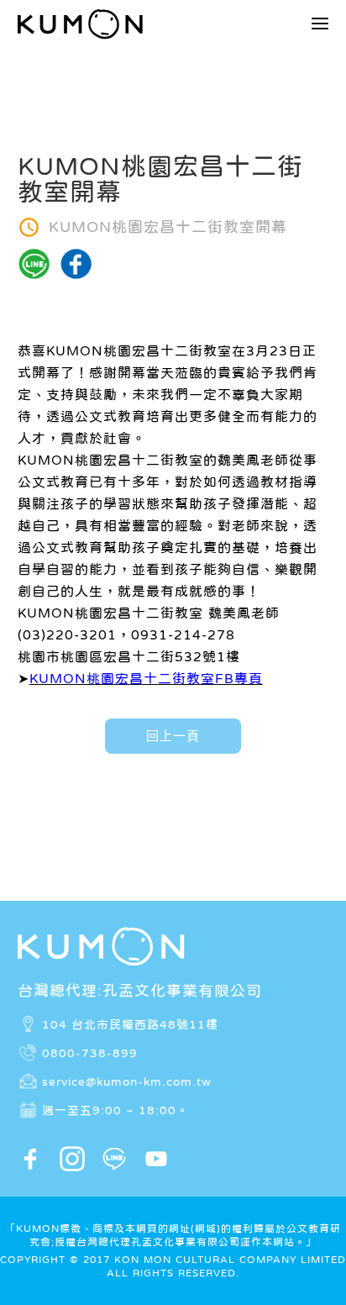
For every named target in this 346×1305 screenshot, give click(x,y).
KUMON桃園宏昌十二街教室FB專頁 (146, 678)
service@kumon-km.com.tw (127, 1081)
